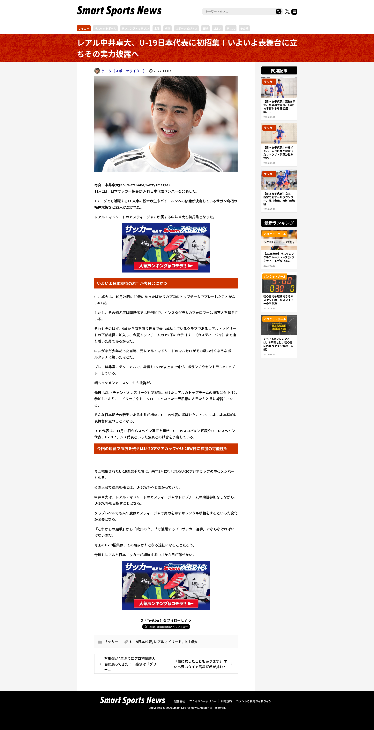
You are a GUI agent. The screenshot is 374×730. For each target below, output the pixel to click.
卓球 (167, 28)
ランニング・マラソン (135, 28)
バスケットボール (105, 28)
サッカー (83, 28)
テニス (231, 28)
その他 (244, 28)
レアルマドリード (168, 641)
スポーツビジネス (186, 28)
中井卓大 (190, 641)
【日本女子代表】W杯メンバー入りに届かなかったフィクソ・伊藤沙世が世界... (278, 152)
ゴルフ (217, 28)
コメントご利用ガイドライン (254, 701)
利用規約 (226, 701)
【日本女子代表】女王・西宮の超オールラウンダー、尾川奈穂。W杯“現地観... (279, 199)
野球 (205, 28)
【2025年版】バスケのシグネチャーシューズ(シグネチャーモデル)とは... (278, 257)
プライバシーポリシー (203, 701)
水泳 (157, 28)
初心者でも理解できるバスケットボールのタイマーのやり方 (278, 299)
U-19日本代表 (141, 641)
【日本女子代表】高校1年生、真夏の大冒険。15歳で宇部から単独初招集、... (279, 106)
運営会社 (179, 701)
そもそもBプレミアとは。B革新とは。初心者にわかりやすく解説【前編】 (278, 344)
